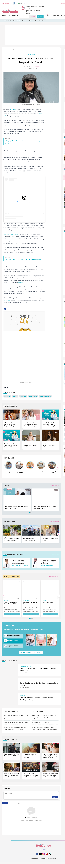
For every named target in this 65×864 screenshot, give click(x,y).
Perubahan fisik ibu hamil (10, 234)
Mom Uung (26, 600)
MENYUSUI (15, 15)
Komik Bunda (17, 20)
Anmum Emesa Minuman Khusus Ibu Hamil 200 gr (10, 602)
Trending (24, 20)
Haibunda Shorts (6, 20)
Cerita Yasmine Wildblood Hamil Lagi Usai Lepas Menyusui (23, 259)
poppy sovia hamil (45, 396)
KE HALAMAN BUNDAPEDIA (30, 652)
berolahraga (6, 300)
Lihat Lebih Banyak (54, 521)
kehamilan (23, 396)
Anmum (6, 600)
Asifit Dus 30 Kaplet (48, 602)
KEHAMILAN (5, 15)
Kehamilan (12, 50)
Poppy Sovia (12, 109)
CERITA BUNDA (55, 15)
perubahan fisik (11, 287)
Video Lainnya (55, 485)
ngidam (15, 396)
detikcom (21, 282)
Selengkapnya (55, 554)
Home (5, 50)
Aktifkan (40, 16)
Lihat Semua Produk (53, 576)
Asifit (44, 600)
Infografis (41, 20)
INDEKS (63, 15)
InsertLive (40, 125)
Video (30, 20)
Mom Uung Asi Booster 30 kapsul (30, 602)
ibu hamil (7, 396)
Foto (35, 20)
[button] (57, 467)
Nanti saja (33, 16)
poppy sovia (33, 396)
